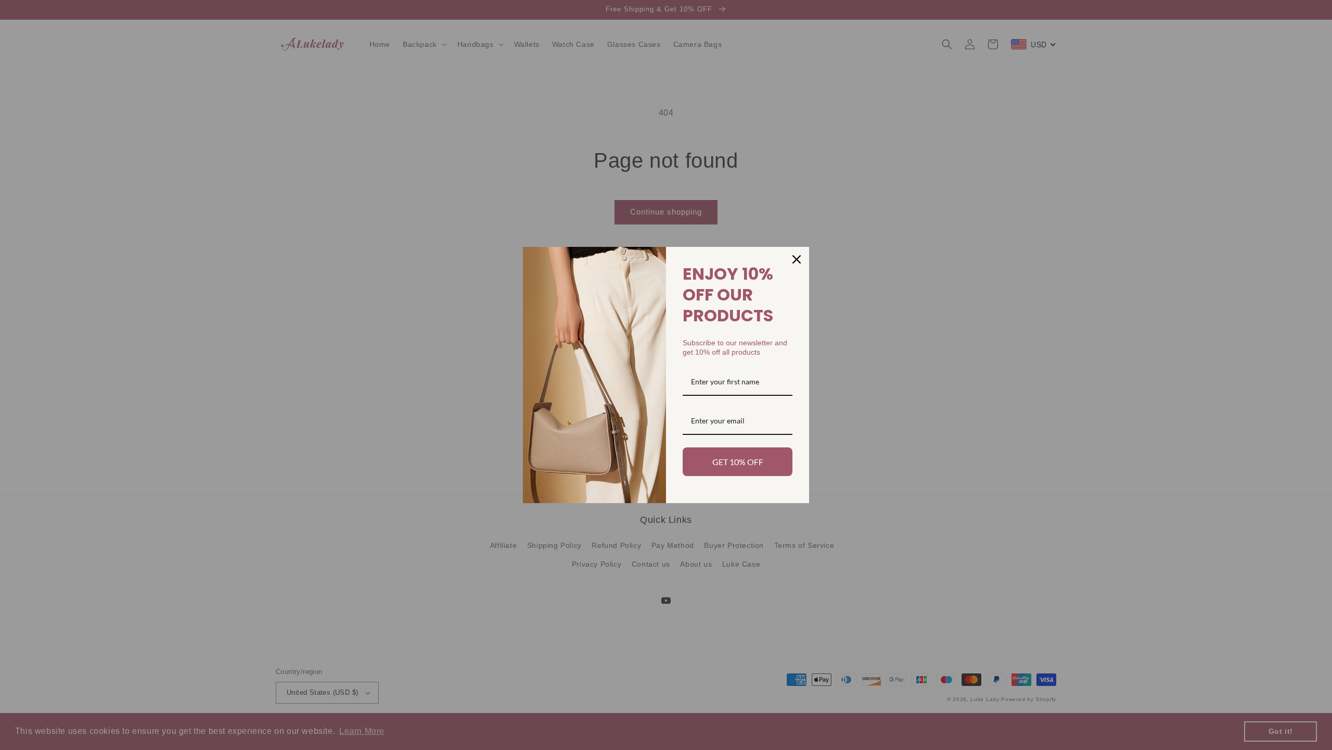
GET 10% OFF (737, 462)
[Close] (796, 259)
